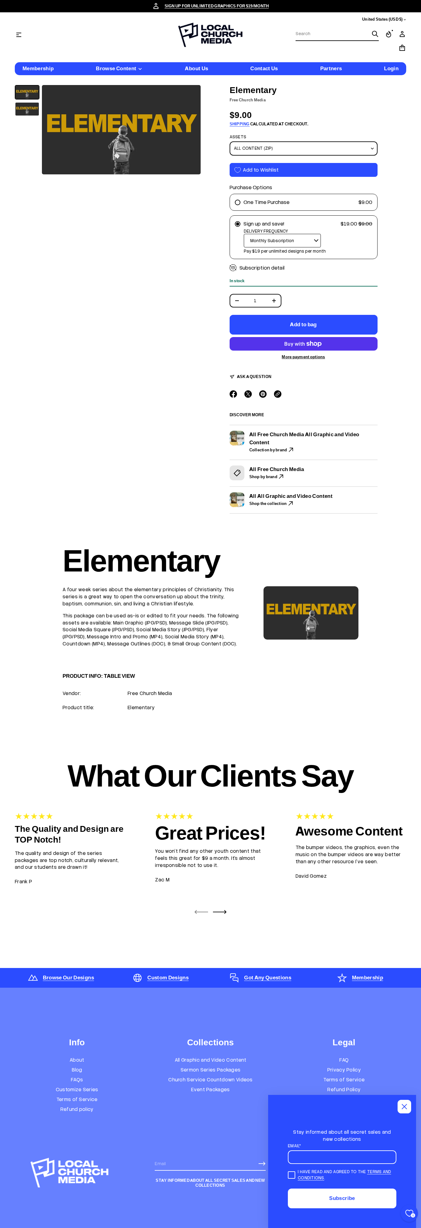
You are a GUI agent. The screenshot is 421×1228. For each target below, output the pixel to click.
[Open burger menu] (18, 35)
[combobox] (332, 33)
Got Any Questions (267, 977)
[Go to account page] (402, 34)
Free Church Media (248, 100)
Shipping (240, 124)
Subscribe (342, 1198)
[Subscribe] (262, 1163)
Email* (294, 1146)
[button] (337, 34)
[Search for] (375, 34)
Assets (238, 137)
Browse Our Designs (68, 977)
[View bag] (402, 48)
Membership (367, 977)
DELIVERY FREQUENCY (266, 231)
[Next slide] (220, 912)
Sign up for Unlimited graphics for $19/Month (217, 6)
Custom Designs (168, 977)
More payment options (303, 357)
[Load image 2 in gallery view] (27, 109)
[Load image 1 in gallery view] (27, 92)
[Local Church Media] (210, 34)
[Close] (404, 1106)
